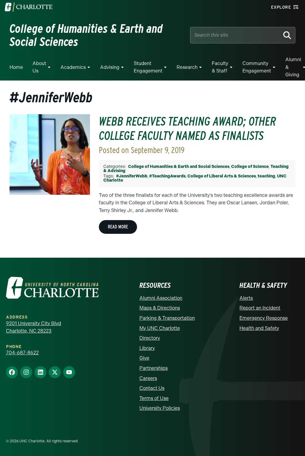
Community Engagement (256, 67)
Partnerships (153, 368)
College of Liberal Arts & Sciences (221, 176)
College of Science (250, 166)
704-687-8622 (22, 352)
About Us (39, 67)
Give (144, 358)
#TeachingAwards (167, 176)
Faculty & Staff (220, 67)
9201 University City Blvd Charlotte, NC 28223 (33, 327)
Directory (149, 338)
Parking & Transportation (167, 318)
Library (147, 348)
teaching (266, 176)
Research (187, 67)
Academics (73, 67)
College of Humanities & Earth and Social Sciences (178, 166)
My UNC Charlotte (159, 328)
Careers (148, 378)
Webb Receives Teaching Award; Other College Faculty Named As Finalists (187, 128)
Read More (118, 227)
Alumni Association (160, 298)
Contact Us (151, 388)
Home (16, 67)
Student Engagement (148, 67)
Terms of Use (154, 398)
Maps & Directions (159, 308)
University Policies (159, 408)
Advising (109, 67)
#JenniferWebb (131, 176)
